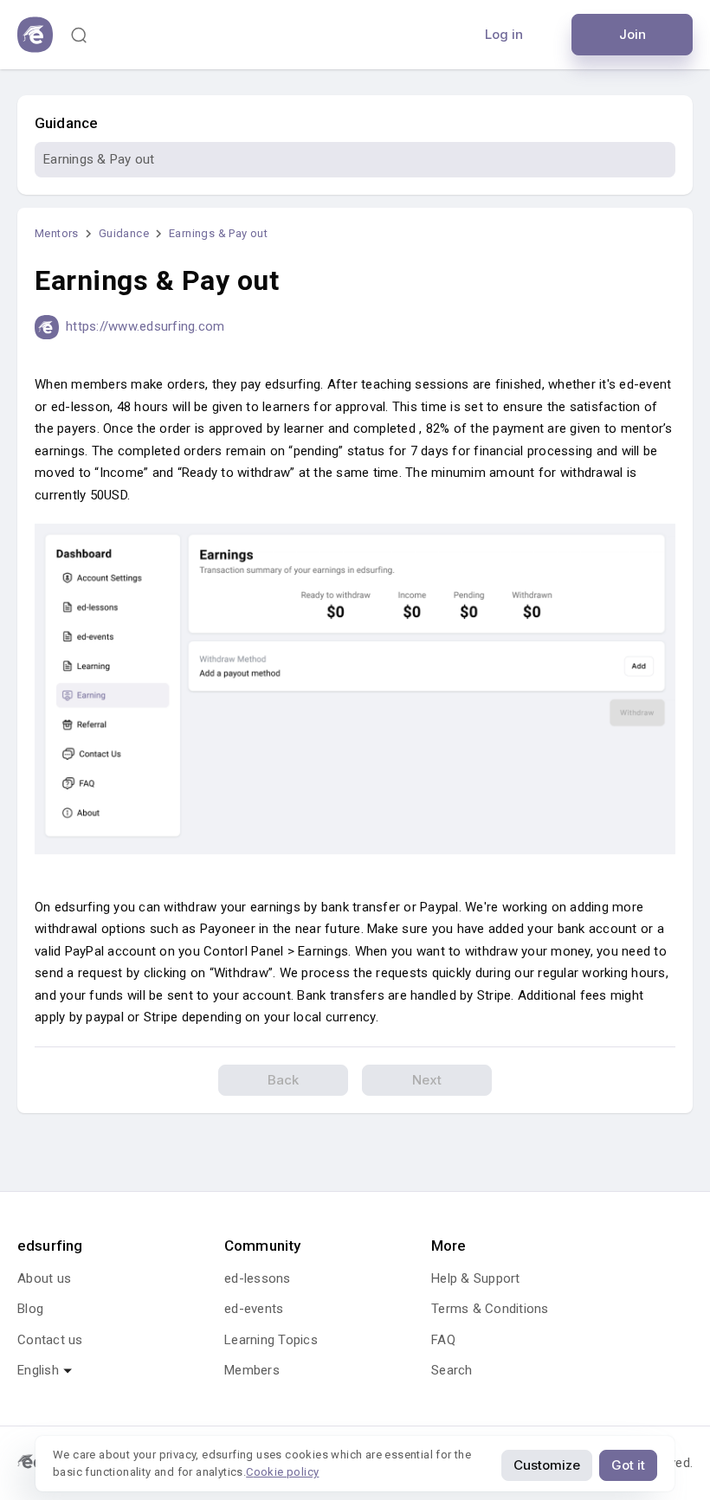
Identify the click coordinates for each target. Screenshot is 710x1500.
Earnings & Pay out (99, 159)
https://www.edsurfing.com (145, 326)
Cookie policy (282, 1471)
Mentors (57, 233)
